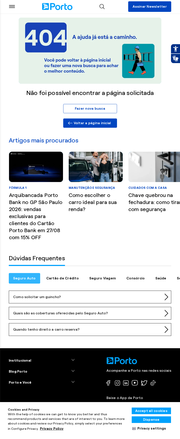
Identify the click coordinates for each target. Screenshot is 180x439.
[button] (149, 428)
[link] (90, 123)
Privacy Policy (52, 428)
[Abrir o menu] (11, 7)
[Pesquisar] (102, 6)
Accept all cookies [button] (151, 411)
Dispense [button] (151, 419)
